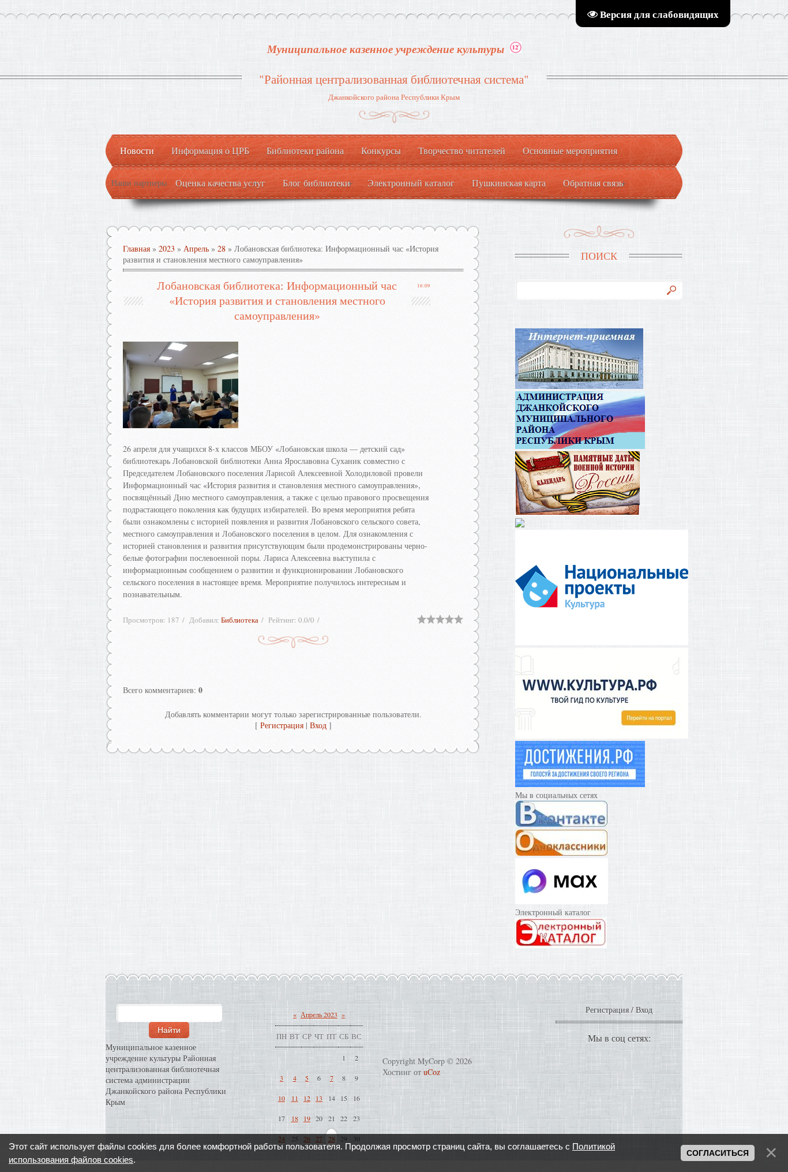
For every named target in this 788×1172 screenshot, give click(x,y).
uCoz (431, 1071)
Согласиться (717, 1153)
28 (221, 248)
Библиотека (239, 620)
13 (319, 1098)
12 (306, 1098)
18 (294, 1118)
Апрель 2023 (319, 1014)
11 (294, 1098)
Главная (136, 248)
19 (306, 1118)
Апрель (196, 248)
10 (281, 1098)
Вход (318, 725)
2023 (167, 248)
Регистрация (281, 725)
